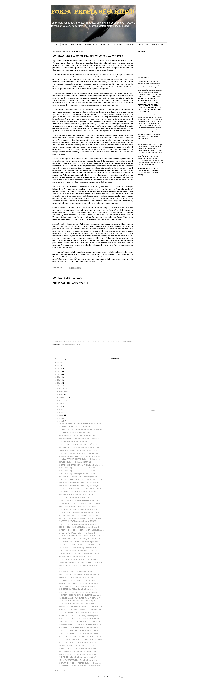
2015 (59, 386)
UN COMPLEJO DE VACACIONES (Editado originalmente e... (80, 583)
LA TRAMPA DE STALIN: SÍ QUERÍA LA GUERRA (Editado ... (79, 601)
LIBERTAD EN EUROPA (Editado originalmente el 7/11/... (78, 548)
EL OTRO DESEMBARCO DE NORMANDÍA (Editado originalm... (81, 465)
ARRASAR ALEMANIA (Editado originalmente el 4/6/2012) (78, 654)
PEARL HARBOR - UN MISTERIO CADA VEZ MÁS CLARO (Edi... (81, 444)
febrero (61, 418)
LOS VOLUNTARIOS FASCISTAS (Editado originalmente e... (79, 459)
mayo (61, 409)
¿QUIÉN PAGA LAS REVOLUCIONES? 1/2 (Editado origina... (79, 486)
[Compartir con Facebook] (78, 268)
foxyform (153, 410)
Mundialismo (104, 44)
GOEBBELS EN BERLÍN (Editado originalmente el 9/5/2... (78, 642)
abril (60, 412)
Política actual (129, 44)
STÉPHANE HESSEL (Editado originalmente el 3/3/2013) (78, 613)
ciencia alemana (158, 44)
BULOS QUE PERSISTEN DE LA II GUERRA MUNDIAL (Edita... (80, 423)
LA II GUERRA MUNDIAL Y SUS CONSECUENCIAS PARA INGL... (81, 639)
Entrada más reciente (60, 341)
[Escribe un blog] (73, 268)
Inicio (94, 341)
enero (61, 421)
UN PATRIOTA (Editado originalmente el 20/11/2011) (76, 494)
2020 (59, 371)
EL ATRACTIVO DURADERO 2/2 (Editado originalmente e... (79, 630)
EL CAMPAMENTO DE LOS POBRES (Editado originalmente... (80, 663)
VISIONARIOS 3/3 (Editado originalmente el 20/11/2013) (78, 468)
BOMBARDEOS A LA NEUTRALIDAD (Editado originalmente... (80, 574)
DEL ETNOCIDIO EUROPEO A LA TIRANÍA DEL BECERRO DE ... (81, 515)
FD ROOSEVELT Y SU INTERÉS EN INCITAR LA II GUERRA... (80, 666)
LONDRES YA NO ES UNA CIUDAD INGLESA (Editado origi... (80, 595)
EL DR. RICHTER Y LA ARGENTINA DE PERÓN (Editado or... (79, 453)
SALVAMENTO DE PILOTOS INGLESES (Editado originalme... (80, 500)
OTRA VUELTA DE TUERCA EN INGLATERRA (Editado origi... (80, 619)
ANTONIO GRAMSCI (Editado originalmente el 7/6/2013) (78, 645)
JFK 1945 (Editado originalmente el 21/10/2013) (75, 557)
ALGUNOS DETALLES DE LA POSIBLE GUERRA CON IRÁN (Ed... (81, 562)
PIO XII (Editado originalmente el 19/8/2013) (74, 497)
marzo (61, 415)
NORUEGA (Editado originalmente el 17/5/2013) (75, 462)
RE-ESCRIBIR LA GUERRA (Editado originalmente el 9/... (78, 509)
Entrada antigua (126, 341)
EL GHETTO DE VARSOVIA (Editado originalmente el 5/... (78, 589)
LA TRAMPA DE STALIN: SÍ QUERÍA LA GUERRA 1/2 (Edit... (79, 604)
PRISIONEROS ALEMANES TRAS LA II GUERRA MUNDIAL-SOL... (81, 625)
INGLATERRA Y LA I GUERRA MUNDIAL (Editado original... (79, 627)
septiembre (63, 397)
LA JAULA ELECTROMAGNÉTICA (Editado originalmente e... (79, 559)
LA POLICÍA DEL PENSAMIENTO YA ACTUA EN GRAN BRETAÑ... (81, 480)
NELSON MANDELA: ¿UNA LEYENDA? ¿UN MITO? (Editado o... (81, 539)
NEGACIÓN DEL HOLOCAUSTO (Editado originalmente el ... (79, 527)
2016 (59, 383)
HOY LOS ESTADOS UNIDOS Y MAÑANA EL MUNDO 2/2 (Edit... (81, 607)
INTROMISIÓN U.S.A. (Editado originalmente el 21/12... (77, 586)
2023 (59, 362)
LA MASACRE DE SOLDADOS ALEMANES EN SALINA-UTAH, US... (82, 536)
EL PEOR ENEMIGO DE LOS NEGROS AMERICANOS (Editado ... (81, 530)
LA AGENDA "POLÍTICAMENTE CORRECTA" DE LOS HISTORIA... (81, 429)
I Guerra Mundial (76, 44)
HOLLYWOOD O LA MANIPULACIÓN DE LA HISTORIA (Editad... (80, 518)
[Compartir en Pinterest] (80, 268)
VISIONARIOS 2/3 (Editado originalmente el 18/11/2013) (78, 471)
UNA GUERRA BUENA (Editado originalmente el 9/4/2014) (79, 447)
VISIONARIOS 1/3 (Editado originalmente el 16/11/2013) (78, 474)
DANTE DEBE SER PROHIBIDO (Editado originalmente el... (79, 506)
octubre (61, 394)
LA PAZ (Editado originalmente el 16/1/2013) (74, 441)
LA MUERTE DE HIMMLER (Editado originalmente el (77, 533)
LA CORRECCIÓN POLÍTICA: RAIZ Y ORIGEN (74, 432)
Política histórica (143, 44)
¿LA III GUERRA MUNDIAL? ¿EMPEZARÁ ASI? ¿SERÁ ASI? (79, 598)
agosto (61, 400)
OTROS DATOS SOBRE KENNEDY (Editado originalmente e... (80, 456)
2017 (59, 380)
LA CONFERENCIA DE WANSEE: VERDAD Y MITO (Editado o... (80, 489)
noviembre (62, 391)
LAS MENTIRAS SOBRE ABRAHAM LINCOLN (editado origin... (80, 545)
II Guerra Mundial (91, 44)
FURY (61, 568)
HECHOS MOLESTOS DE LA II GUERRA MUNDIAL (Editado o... (80, 636)
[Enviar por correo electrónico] (70, 268)
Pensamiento (117, 44)
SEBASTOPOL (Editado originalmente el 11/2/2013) (76, 571)
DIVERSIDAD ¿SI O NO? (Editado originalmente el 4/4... (78, 651)
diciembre (62, 388)
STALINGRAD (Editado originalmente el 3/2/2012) (76, 577)
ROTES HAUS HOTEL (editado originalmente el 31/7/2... (78, 426)
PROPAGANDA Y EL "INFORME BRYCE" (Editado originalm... (80, 503)
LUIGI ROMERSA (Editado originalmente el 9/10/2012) (77, 657)
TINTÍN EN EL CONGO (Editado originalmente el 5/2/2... (78, 491)
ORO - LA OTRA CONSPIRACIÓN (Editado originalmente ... (79, 477)
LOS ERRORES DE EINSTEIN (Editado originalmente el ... (79, 565)
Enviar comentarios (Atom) (71, 345)
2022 (59, 365)
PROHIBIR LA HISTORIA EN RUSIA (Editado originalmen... (79, 580)
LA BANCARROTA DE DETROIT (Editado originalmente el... (79, 648)
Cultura (64, 44)
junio (61, 406)
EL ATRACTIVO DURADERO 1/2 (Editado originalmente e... (79, 633)
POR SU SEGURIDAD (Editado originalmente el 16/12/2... (78, 450)
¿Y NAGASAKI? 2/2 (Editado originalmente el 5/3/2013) (78, 521)
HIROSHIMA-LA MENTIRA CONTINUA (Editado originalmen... (80, 616)
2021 (59, 368)
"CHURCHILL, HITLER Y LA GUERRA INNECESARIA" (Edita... (80, 622)
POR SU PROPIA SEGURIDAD (92, 12)
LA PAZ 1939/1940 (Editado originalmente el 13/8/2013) (78, 551)
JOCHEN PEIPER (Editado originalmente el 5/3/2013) (77, 435)
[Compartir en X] (75, 268)
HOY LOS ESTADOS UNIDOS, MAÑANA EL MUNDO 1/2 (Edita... (81, 610)
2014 (59, 670)
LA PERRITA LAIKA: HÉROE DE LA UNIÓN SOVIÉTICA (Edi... (79, 554)
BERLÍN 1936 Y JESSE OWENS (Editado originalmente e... (79, 592)
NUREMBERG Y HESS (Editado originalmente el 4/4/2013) (79, 438)
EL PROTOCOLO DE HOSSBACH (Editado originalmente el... (80, 512)
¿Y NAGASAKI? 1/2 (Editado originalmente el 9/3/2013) (78, 524)
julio (60, 403)
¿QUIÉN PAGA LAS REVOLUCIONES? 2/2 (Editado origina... (79, 483)
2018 (59, 377)
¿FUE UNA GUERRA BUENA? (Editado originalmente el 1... (79, 660)
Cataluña (56, 44)
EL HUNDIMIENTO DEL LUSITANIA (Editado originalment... (79, 542)
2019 (59, 374)
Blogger (121, 677)
